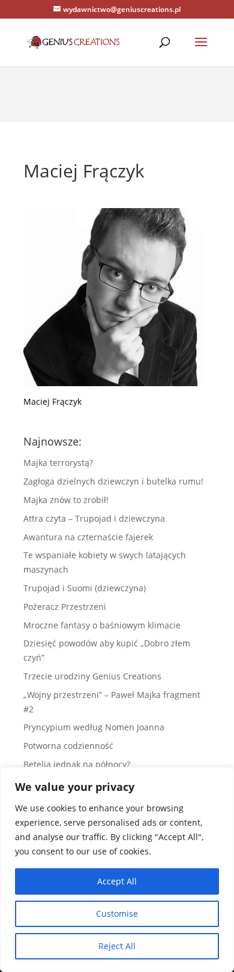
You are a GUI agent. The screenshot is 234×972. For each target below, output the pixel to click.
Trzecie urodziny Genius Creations (92, 676)
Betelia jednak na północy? (76, 764)
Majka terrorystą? (58, 462)
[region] (117, 869)
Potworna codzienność (68, 745)
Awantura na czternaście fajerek (88, 537)
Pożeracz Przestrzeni (64, 606)
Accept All (117, 881)
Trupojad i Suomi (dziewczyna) (84, 588)
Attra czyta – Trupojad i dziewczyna (94, 518)
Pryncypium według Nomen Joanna (93, 727)
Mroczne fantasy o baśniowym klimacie (102, 625)
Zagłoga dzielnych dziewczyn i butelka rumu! (113, 481)
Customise (117, 913)
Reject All (117, 946)
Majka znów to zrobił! (66, 499)
